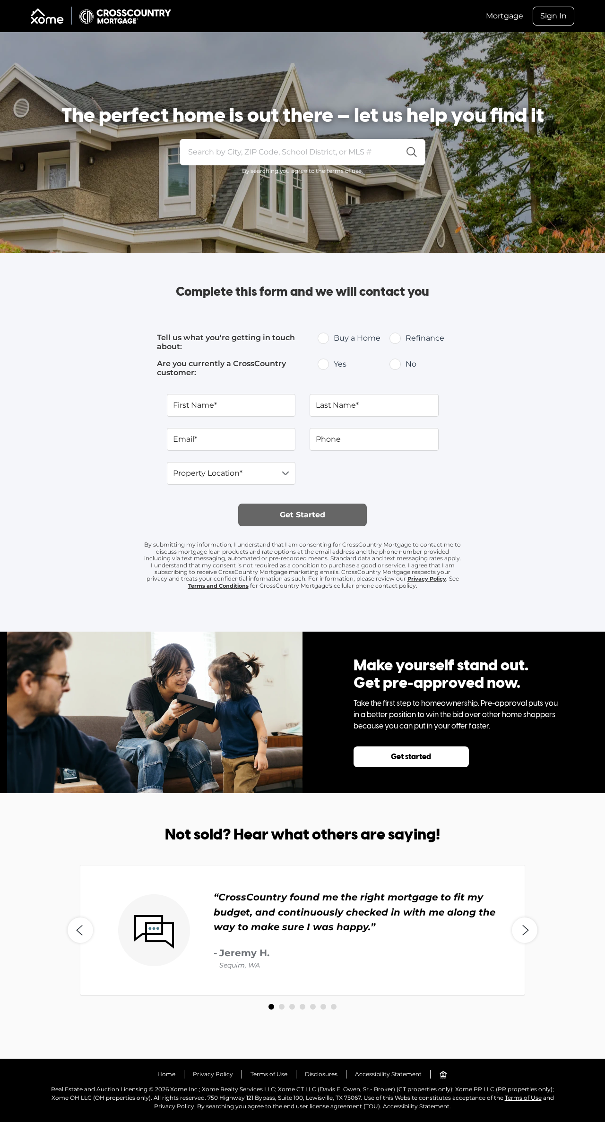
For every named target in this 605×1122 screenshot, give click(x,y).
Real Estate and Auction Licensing (99, 1089)
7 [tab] (334, 1007)
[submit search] (411, 152)
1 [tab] (271, 1007)
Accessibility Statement (388, 1074)
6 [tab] (323, 1007)
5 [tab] (313, 1007)
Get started (411, 757)
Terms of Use (269, 1074)
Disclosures (321, 1074)
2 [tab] (282, 1007)
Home (166, 1074)
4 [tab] (302, 1007)
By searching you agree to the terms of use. (302, 170)
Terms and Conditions (218, 585)
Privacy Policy (426, 578)
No (411, 364)
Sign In (553, 15)
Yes (340, 364)
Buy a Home (357, 338)
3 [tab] (292, 1007)
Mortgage (504, 15)
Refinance (425, 338)
